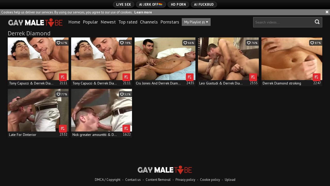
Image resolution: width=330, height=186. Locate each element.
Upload (230, 179)
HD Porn (178, 4)
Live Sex (123, 4)
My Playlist (194, 22)
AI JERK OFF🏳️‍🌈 (151, 4)
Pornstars (169, 22)
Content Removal (158, 179)
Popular (90, 22)
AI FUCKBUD (204, 4)
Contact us (133, 179)
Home (74, 22)
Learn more (143, 12)
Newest (108, 22)
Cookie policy (210, 179)
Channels (149, 22)
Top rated (127, 22)
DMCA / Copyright (107, 179)
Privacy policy (185, 179)
